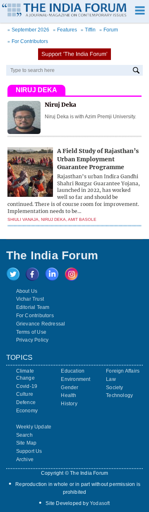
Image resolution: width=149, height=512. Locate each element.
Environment (75, 379)
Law (111, 379)
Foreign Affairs (122, 371)
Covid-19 (27, 386)
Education (72, 371)
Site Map (26, 443)
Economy (27, 411)
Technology (119, 395)
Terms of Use (31, 332)
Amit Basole (82, 219)
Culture (24, 394)
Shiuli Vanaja (22, 219)
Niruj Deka (53, 219)
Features (65, 30)
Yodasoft (100, 503)
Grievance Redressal (40, 324)
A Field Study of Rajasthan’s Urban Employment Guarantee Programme (98, 159)
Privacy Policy (32, 340)
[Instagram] (71, 278)
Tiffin (88, 30)
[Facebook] (32, 278)
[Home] (64, 11)
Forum (108, 30)
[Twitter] (12, 278)
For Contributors (27, 41)
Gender (69, 387)
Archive (25, 459)
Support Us (29, 451)
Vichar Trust (30, 299)
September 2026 (28, 30)
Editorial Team (33, 307)
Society (114, 387)
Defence (26, 402)
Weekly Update (34, 427)
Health (68, 395)
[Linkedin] (51, 278)
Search (24, 435)
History (69, 404)
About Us (27, 291)
